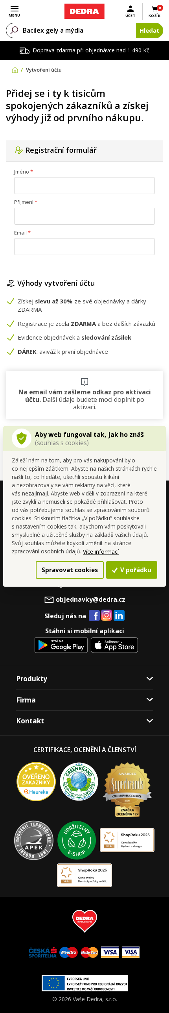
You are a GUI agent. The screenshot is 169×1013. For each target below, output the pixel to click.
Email (20, 232)
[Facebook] (94, 615)
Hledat (150, 30)
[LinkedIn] (119, 615)
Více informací (101, 551)
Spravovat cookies (70, 570)
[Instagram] (106, 615)
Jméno (21, 171)
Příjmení (23, 201)
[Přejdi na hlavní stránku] (84, 11)
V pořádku (135, 570)
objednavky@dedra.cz (90, 599)
